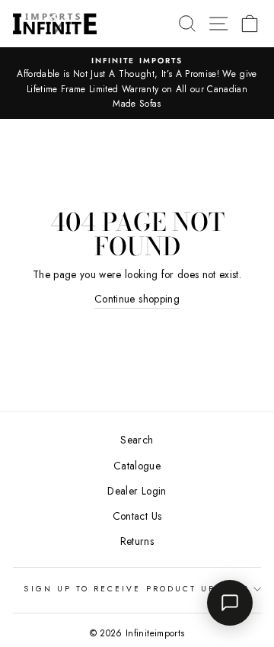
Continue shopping (137, 298)
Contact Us (137, 516)
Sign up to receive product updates (137, 588)
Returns (137, 541)
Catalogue (137, 465)
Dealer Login (136, 490)
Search (136, 439)
